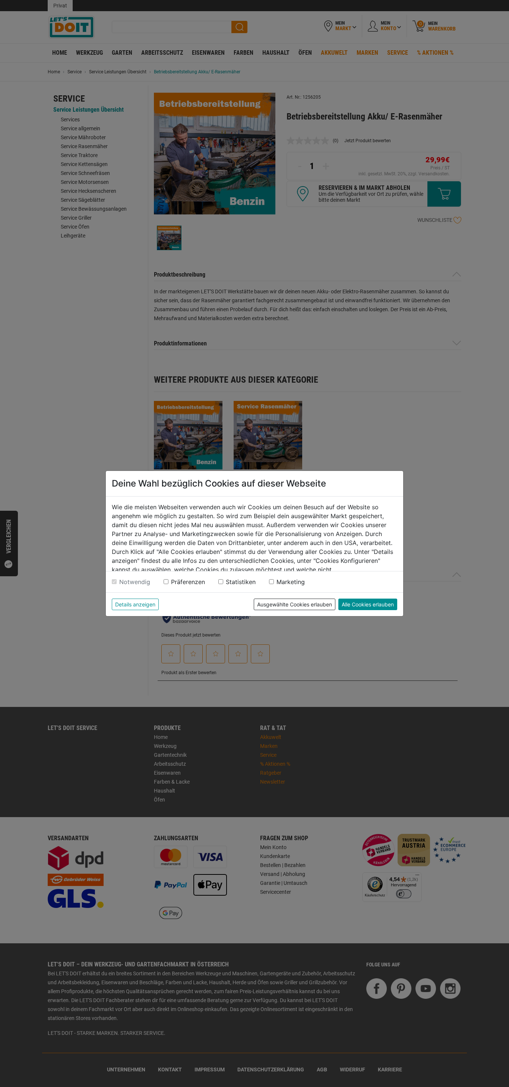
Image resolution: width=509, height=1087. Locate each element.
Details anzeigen (135, 604)
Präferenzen (188, 582)
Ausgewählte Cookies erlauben (294, 604)
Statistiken (241, 582)
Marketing (290, 582)
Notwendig (134, 582)
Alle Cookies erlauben (368, 604)
